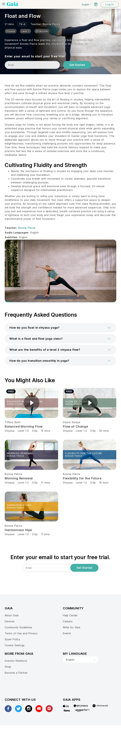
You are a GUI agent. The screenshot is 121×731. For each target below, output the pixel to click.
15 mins (45, 430)
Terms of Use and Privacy (21, 633)
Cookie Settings (15, 645)
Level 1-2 (23, 430)
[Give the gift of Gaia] (96, 4)
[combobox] (81, 660)
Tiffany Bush (12, 422)
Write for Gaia (71, 627)
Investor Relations (16, 660)
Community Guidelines (18, 627)
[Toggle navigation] (3, 4)
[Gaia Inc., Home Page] (12, 4)
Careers (68, 621)
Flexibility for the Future (82, 478)
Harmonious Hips (18, 530)
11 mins (45, 534)
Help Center (70, 615)
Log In (110, 4)
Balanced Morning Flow (24, 426)
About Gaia (12, 615)
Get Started (77, 64)
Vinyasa (9, 430)
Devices (10, 621)
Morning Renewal (19, 478)
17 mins (45, 482)
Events (67, 633)
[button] (60, 327)
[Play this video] (31, 403)
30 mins (104, 430)
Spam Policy (12, 639)
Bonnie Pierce (51, 24)
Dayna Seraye (71, 422)
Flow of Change (75, 426)
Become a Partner (16, 672)
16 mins (104, 482)
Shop (8, 666)
